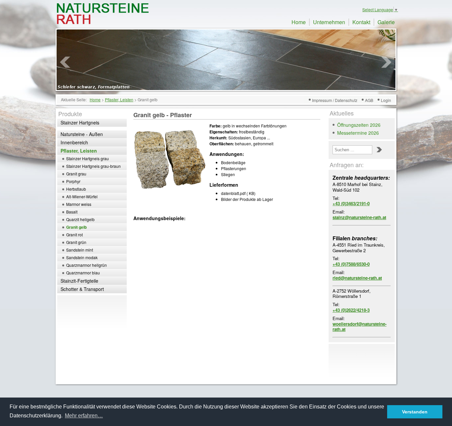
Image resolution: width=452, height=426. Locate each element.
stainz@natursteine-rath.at (359, 217)
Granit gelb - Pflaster (162, 115)
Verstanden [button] (415, 411)
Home (299, 22)
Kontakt (361, 22)
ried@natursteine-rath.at (357, 278)
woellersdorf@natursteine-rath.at (359, 327)
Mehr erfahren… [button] (84, 415)
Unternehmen (329, 22)
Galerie (386, 22)
